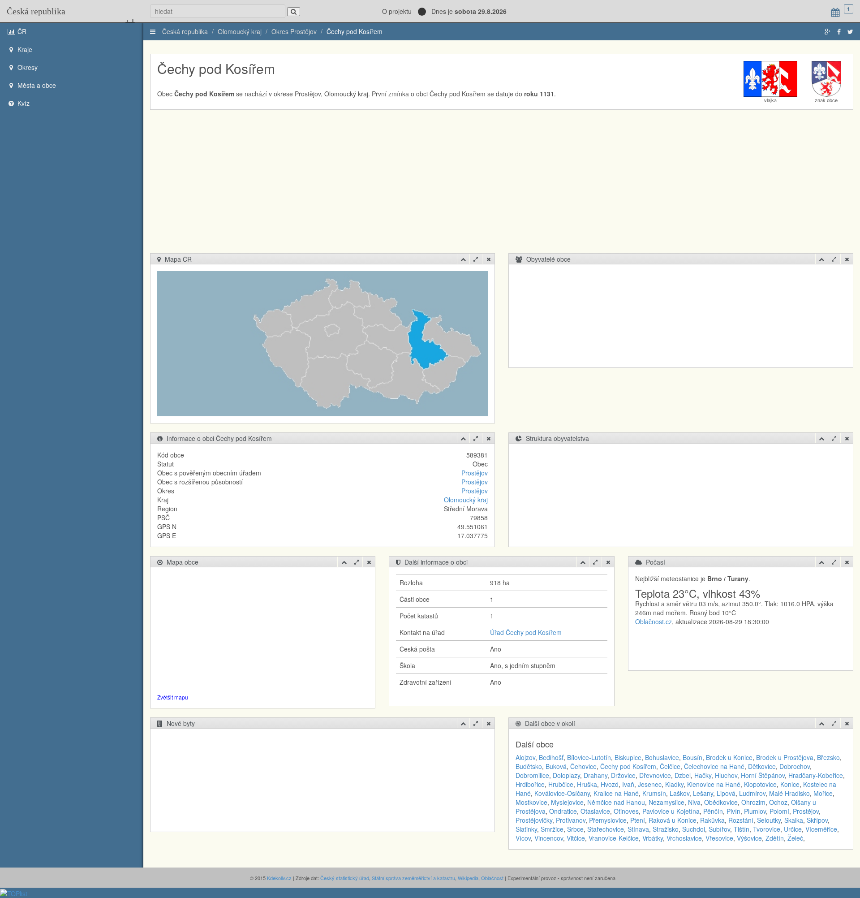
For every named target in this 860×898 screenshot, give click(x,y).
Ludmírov (752, 793)
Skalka (793, 820)
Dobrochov (794, 766)
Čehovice (583, 766)
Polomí (779, 811)
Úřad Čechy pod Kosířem (526, 632)
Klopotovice (760, 784)
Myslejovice (567, 802)
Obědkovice (721, 802)
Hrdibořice (530, 784)
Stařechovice (605, 829)
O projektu (397, 11)
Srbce (575, 829)
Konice (790, 784)
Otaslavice (595, 811)
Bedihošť (551, 757)
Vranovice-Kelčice (614, 837)
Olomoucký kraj (240, 31)
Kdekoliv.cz (279, 877)
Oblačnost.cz (653, 621)
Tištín (741, 829)
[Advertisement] (501, 186)
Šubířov (719, 829)
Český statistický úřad (344, 877)
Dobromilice (532, 775)
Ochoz (778, 802)
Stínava (638, 829)
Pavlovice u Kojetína (671, 811)
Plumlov (755, 811)
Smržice (552, 829)
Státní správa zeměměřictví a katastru (413, 877)
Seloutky (769, 820)
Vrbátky (652, 837)
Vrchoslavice (684, 837)
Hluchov (726, 775)
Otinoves (626, 811)
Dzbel (683, 775)
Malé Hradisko (789, 793)
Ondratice (563, 811)
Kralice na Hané (616, 793)
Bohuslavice (662, 757)
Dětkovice (762, 766)
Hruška (587, 784)
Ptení (637, 820)
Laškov (679, 793)
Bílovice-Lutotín (589, 757)
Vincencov (548, 837)
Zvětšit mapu (172, 697)
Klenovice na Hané (713, 784)
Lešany (703, 793)
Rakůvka (712, 820)
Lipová (726, 793)
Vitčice (576, 837)
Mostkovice (531, 802)
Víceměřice (821, 829)
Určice (793, 829)
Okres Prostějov (294, 31)
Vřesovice (719, 837)
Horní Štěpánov (763, 775)
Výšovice (749, 837)
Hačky (702, 775)
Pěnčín (713, 811)
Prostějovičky (534, 820)
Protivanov (570, 820)
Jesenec (650, 784)
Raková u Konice (673, 820)
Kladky (674, 784)
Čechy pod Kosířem (355, 31)
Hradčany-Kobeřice (815, 775)
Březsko (828, 757)
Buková (556, 766)
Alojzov (525, 757)
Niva (694, 802)
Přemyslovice (608, 820)
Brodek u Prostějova (784, 757)
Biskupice (628, 757)
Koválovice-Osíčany (562, 793)
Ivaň (628, 784)
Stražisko (666, 829)
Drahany (595, 775)
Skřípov (817, 820)
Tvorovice (766, 829)
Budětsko (529, 766)
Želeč (795, 837)
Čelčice (670, 766)
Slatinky (526, 829)
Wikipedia (468, 877)
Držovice (623, 775)
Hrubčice (560, 784)
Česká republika (36, 11)
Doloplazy (566, 775)
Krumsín (654, 793)
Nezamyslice (666, 802)
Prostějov (474, 472)
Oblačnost (492, 877)
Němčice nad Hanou (616, 802)
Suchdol (693, 829)
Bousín (692, 757)
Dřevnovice (655, 775)
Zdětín (774, 837)
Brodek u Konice (729, 757)
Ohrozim (753, 802)
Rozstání (740, 820)
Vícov (523, 837)
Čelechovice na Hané (714, 766)
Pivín (733, 811)
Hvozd (610, 784)
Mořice (823, 793)
